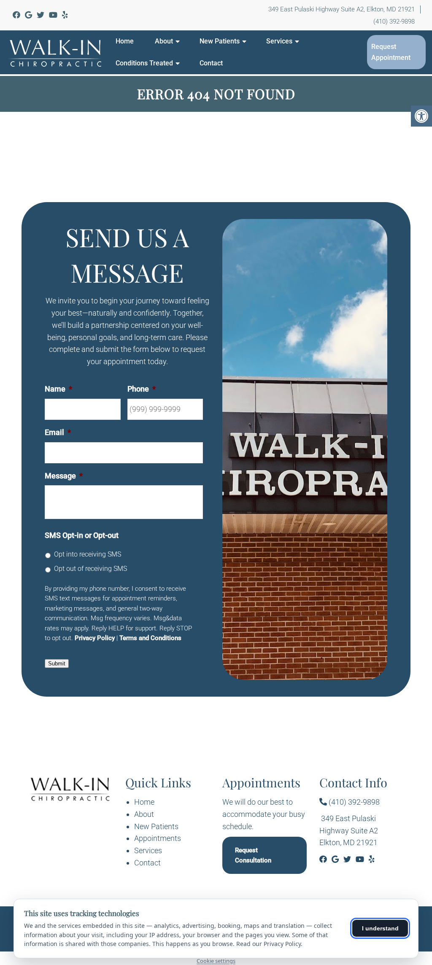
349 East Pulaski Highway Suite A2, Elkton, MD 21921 (341, 9)
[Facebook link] (17, 15)
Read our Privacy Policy (268, 944)
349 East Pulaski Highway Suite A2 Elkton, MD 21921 (348, 830)
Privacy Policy (95, 638)
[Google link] (29, 15)
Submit (56, 663)
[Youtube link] (54, 15)
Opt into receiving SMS (87, 554)
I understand (380, 928)
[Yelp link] (65, 15)
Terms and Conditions (150, 638)
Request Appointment (390, 52)
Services (279, 41)
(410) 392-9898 (394, 21)
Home (125, 41)
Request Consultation (253, 855)
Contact (211, 63)
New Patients (220, 41)
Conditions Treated (144, 63)
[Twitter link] (41, 15)
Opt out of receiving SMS (90, 569)
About (164, 41)
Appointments (157, 838)
